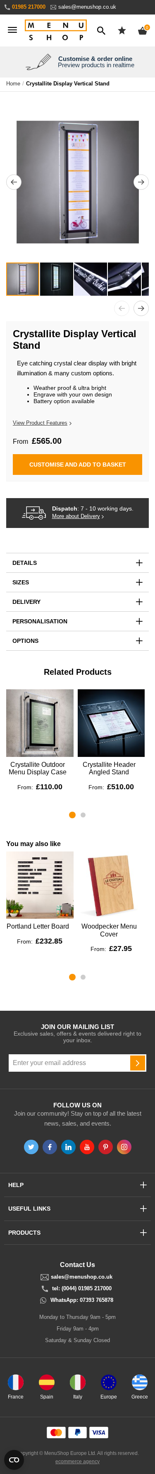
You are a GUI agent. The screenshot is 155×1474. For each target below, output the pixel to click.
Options (25, 640)
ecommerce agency (77, 1461)
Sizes (20, 582)
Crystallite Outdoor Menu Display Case (38, 768)
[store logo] (56, 30)
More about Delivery (76, 516)
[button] (13, 182)
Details (24, 562)
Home (13, 84)
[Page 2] (83, 815)
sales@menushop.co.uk (87, 7)
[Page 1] (72, 815)
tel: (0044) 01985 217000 (82, 1289)
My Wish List (122, 30)
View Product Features (40, 423)
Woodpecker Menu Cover (109, 930)
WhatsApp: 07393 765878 (81, 1300)
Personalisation (39, 621)
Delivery (26, 601)
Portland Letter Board (38, 926)
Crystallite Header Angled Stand (109, 768)
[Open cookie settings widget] (14, 1460)
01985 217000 (28, 7)
